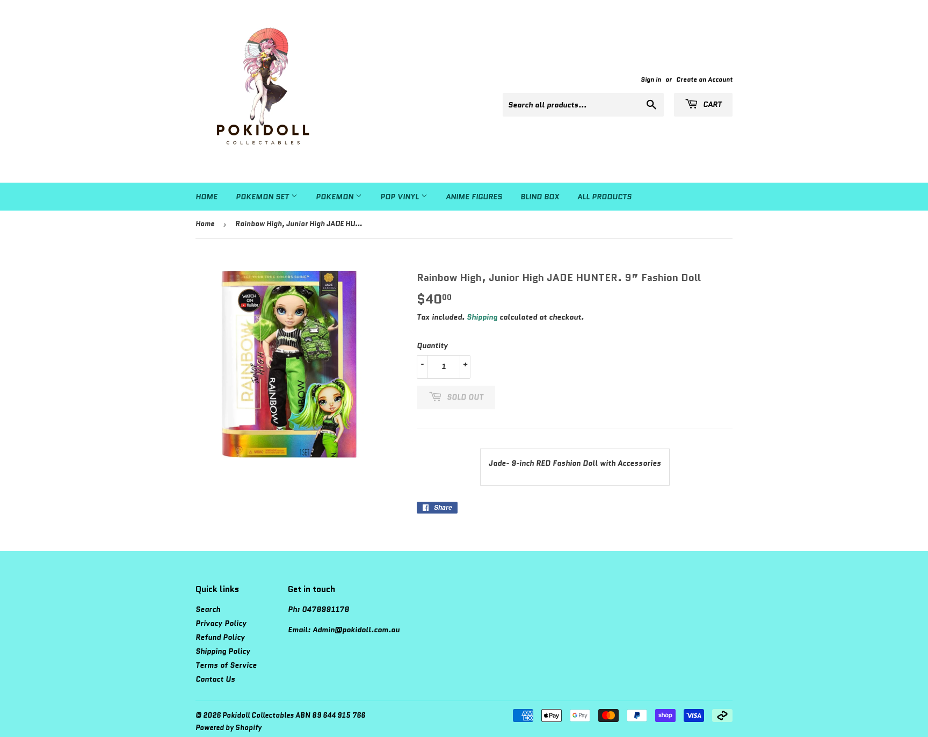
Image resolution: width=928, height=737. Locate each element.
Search (207, 609)
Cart (711, 104)
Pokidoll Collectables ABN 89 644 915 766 (293, 715)
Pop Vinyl (400, 196)
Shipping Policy (222, 651)
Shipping (482, 317)
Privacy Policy (221, 623)
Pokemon (336, 196)
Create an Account (704, 79)
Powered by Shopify (228, 727)
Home (206, 196)
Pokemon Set (263, 196)
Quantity (432, 345)
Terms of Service (226, 665)
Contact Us (215, 679)
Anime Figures (474, 196)
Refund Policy (220, 637)
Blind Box (539, 196)
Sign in (651, 79)
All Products (604, 196)
